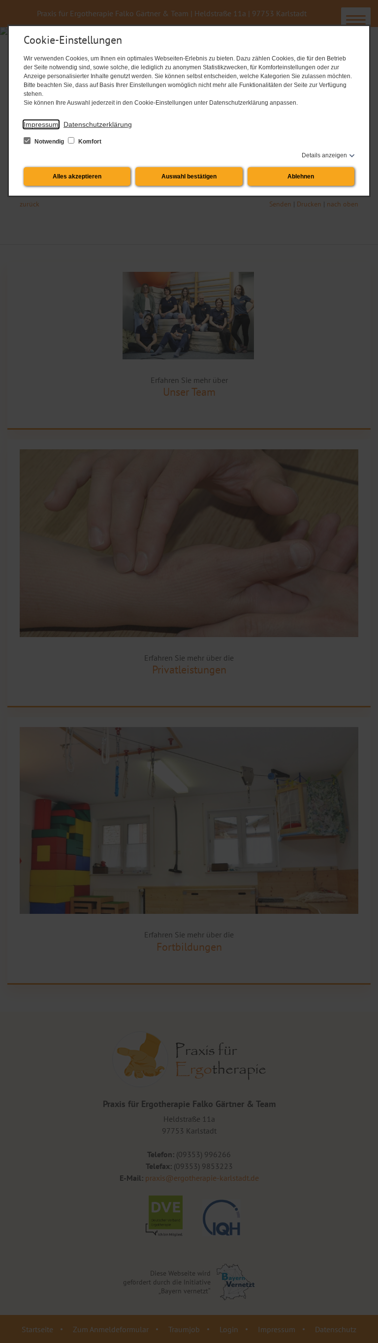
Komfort (89, 141)
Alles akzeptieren (77, 176)
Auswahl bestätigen (189, 176)
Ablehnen (300, 176)
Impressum (41, 124)
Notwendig (49, 141)
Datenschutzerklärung (97, 124)
